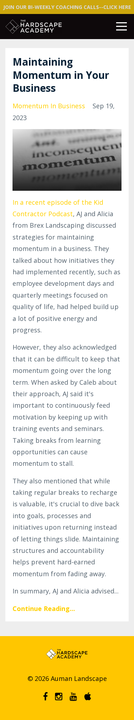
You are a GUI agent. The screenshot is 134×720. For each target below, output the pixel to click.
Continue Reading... (44, 608)
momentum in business (49, 105)
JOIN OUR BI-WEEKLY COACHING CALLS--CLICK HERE (67, 7)
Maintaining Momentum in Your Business (61, 75)
